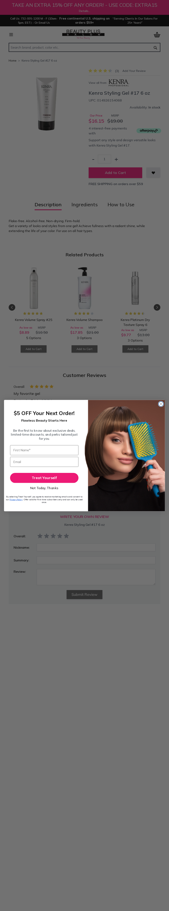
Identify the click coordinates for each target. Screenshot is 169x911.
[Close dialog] (160, 403)
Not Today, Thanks (44, 488)
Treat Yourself (44, 477)
